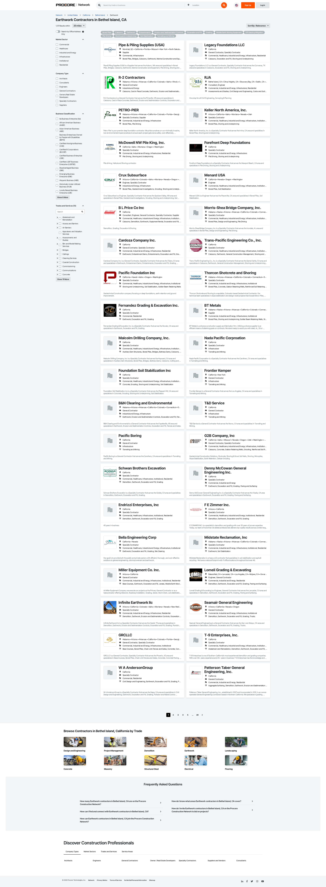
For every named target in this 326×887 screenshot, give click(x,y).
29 (197, 715)
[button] (56, 44)
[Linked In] (242, 881)
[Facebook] (247, 881)
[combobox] (205, 5)
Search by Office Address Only (71, 32)
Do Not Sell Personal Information (135, 880)
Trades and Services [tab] (109, 851)
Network (84, 5)
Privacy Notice (102, 880)
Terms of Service (116, 880)
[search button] (224, 5)
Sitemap (152, 880)
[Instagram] (257, 881)
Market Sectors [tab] (90, 851)
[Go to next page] (202, 715)
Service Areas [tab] (127, 851)
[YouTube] (262, 881)
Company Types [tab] (72, 851)
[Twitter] (252, 881)
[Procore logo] (65, 5)
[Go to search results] (82, 211)
